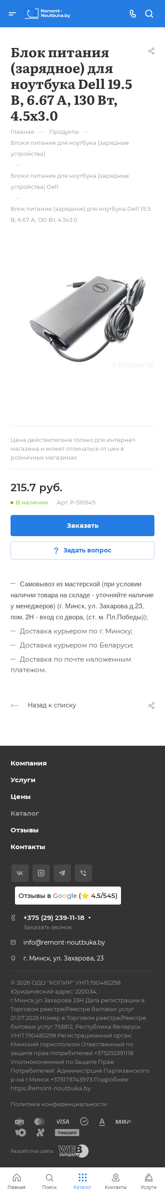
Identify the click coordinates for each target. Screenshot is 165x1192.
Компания (29, 763)
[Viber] (83, 873)
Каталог (25, 813)
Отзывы (25, 830)
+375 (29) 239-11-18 (53, 917)
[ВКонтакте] (20, 873)
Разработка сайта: (32, 1151)
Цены (21, 796)
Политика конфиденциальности (59, 1103)
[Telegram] (62, 873)
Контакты (28, 846)
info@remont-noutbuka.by (64, 942)
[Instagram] (41, 873)
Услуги (23, 780)
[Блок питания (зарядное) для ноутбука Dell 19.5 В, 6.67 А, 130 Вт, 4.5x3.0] (82, 314)
